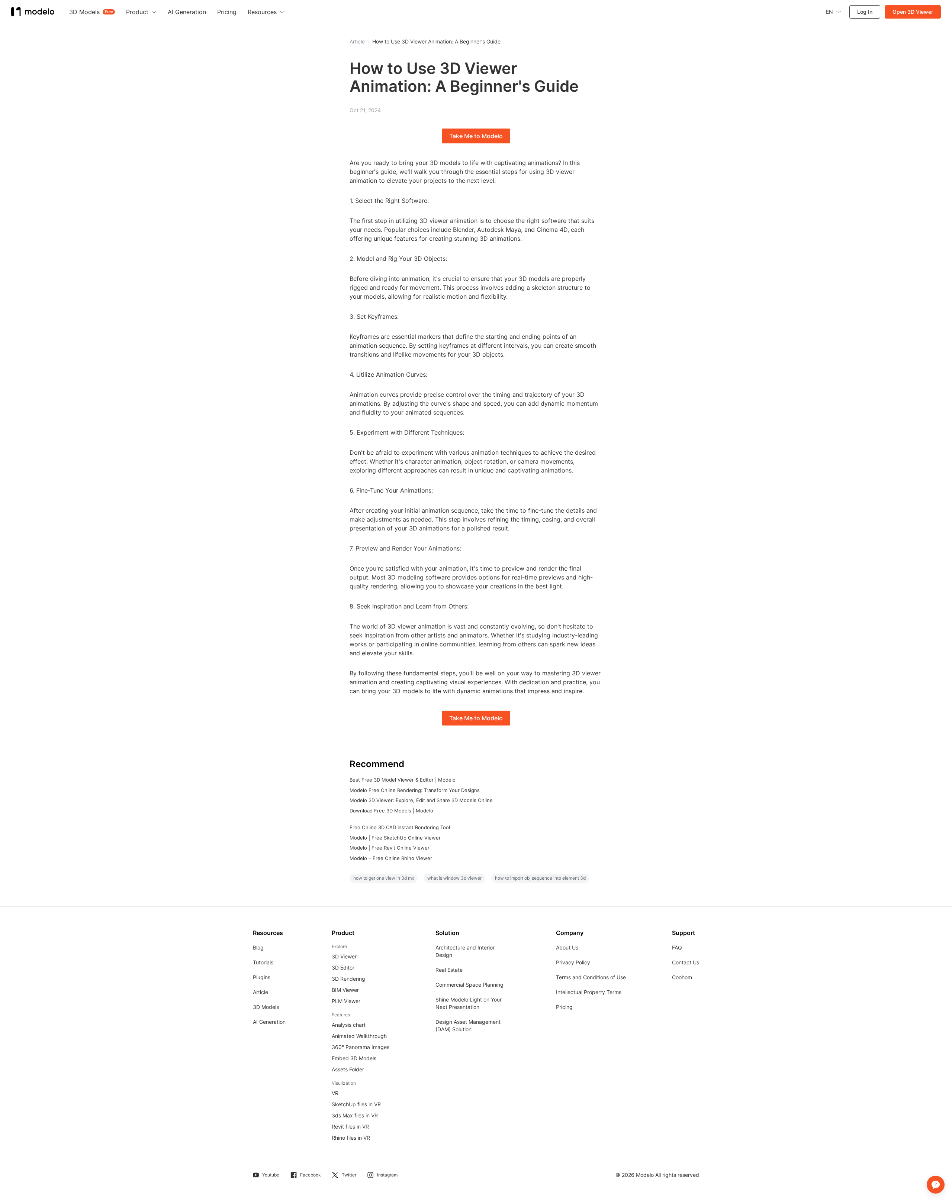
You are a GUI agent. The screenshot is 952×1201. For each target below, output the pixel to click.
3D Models (266, 1007)
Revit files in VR (350, 1126)
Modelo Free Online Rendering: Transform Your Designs (415, 790)
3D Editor (343, 967)
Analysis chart (349, 1025)
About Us (567, 947)
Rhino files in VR (351, 1138)
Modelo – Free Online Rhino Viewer (391, 858)
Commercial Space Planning (469, 984)
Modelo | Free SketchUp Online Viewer (395, 838)
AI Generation (269, 1022)
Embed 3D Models (354, 1058)
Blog (258, 947)
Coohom (682, 977)
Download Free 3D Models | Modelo (391, 811)
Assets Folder (348, 1069)
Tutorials (263, 962)
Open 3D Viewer (912, 12)
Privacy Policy (573, 962)
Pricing (564, 1007)
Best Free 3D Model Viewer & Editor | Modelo (403, 780)
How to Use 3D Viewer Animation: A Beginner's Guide (436, 42)
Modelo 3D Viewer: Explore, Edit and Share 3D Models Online (421, 800)
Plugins (261, 977)
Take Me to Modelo (476, 136)
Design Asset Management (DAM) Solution (468, 1025)
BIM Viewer (345, 990)
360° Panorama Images (360, 1047)
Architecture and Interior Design (465, 951)
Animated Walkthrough (359, 1036)
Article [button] (357, 42)
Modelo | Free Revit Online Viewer (390, 848)
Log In (864, 12)
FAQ (677, 947)
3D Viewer (344, 956)
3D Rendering (348, 979)
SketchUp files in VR (356, 1104)
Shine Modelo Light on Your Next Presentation (468, 1003)
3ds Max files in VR (355, 1115)
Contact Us (685, 962)
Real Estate (449, 970)
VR (335, 1093)
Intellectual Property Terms (588, 992)
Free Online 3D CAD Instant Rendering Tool (400, 827)
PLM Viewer (346, 1001)
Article (260, 992)
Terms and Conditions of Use (591, 977)
